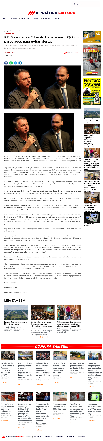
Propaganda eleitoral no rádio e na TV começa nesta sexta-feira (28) (94, 409)
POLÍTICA (58, 18)
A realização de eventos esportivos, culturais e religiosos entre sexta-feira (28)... (15, 329)
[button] (6, 63)
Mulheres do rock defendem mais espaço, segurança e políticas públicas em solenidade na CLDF (69, 324)
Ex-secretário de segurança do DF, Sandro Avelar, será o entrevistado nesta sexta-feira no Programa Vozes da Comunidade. (42, 413)
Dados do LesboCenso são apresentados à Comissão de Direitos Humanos (91, 207)
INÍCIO (5, 18)
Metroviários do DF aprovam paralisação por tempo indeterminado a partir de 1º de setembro (92, 186)
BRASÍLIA (14, 18)
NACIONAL (47, 18)
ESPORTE (36, 18)
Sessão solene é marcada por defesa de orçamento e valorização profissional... (41, 333)
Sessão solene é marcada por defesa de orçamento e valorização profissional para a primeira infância (41, 325)
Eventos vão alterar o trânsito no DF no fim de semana (15, 323)
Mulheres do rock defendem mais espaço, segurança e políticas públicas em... (69, 331)
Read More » (4, 382)
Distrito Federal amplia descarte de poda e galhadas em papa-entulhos (7, 409)
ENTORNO (25, 18)
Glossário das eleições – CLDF (90, 225)
